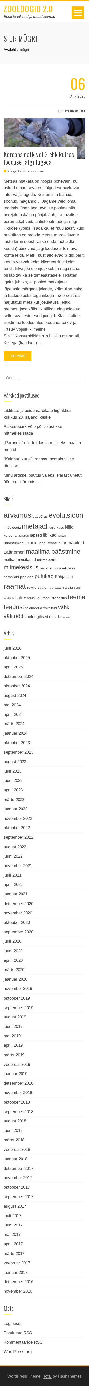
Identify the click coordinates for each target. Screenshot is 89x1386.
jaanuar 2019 (15, 1073)
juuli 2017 (12, 1215)
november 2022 (18, 818)
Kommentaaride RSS (23, 1342)
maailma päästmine (53, 551)
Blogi (12, 171)
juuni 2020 (13, 951)
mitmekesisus (21, 567)
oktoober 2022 (17, 828)
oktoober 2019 (17, 998)
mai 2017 (12, 1234)
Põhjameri (64, 576)
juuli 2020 (12, 941)
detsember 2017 (18, 1168)
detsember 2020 (18, 903)
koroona (10, 535)
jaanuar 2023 (15, 809)
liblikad (50, 535)
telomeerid (33, 608)
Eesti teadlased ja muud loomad (29, 16)
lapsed (36, 535)
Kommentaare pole (73, 111)
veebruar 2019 (17, 1064)
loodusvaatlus (49, 543)
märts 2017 (14, 1253)
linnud (31, 542)
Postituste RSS (18, 1333)
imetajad (34, 526)
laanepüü (23, 535)
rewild (31, 587)
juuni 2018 (13, 1130)
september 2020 (18, 932)
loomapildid (73, 542)
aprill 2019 (13, 1045)
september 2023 (18, 752)
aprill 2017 (13, 1244)
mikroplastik (46, 560)
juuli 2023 (12, 771)
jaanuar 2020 (15, 979)
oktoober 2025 (17, 657)
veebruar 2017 (17, 1263)
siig (70, 587)
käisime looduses (31, 171)
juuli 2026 (12, 648)
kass (60, 527)
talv (20, 597)
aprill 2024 (13, 714)
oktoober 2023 (17, 742)
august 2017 (15, 1206)
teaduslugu (32, 598)
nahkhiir (46, 568)
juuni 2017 (13, 1225)
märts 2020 (14, 969)
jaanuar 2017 (15, 1272)
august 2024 (15, 695)
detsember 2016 (18, 1281)
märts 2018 (14, 1140)
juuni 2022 (13, 856)
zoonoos (65, 617)
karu (51, 527)
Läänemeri (14, 552)
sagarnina (61, 587)
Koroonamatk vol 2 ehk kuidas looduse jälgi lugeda (39, 158)
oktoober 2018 (17, 1102)
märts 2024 (14, 723)
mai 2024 (12, 705)
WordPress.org (18, 1351)
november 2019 (18, 988)
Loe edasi (17, 355)
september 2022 (18, 837)
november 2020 (18, 913)
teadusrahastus (55, 598)
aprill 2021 (13, 884)
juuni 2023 (13, 780)
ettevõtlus (40, 516)
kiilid (69, 527)
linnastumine (13, 543)
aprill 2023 (13, 790)
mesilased (27, 559)
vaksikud (50, 608)
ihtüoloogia (12, 527)
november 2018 (18, 1092)
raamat (15, 586)
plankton (26, 577)
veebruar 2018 (17, 1149)
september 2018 (18, 1111)
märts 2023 (14, 799)
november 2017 (18, 1177)
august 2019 (15, 1017)
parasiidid (11, 577)
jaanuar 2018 (15, 1159)
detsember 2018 (18, 1083)
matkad (10, 559)
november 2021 (18, 865)
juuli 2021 (12, 875)
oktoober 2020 (17, 922)
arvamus (17, 515)
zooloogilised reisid (42, 616)
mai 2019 (12, 1036)
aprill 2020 (13, 960)
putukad (44, 576)
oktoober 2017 (17, 1187)
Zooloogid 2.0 (28, 8)
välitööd (13, 616)
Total (47, 1376)
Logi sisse (13, 1323)
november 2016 (18, 1291)
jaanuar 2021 (15, 894)
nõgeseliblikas (64, 568)
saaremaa (45, 587)
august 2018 (15, 1121)
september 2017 (18, 1196)
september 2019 (18, 1007)
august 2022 (15, 847)
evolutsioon (66, 515)
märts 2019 (14, 1055)
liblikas (62, 535)
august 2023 (15, 761)
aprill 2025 (13, 667)
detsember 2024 (18, 676)
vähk (63, 607)
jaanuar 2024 (15, 733)
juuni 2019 (13, 1026)
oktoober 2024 (17, 686)
